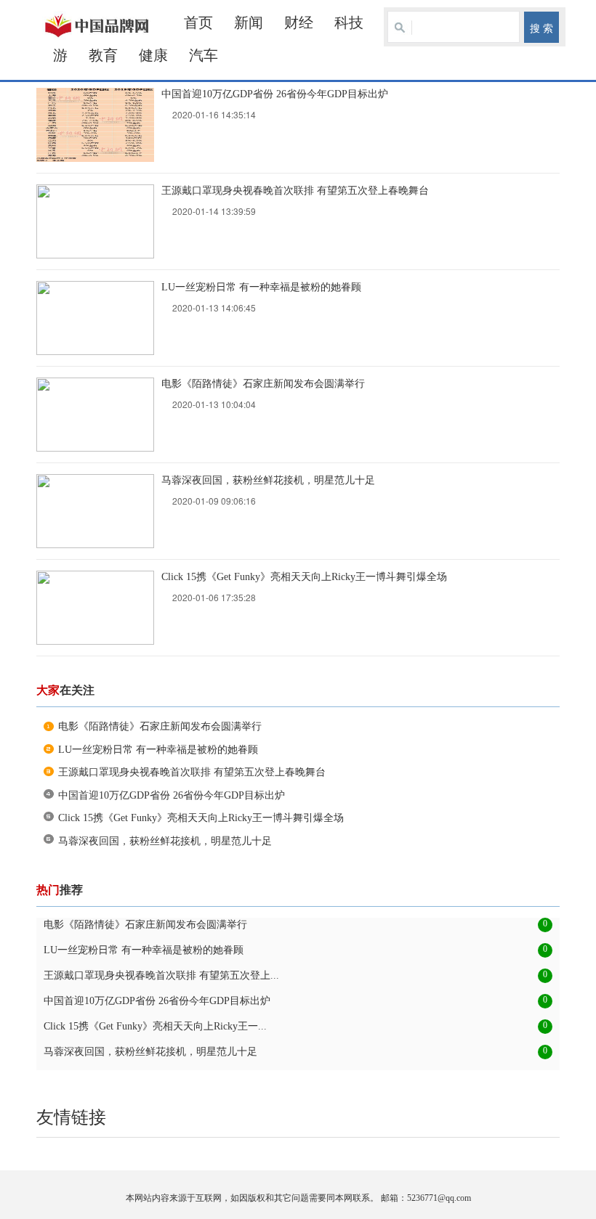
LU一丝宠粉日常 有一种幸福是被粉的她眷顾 (261, 287)
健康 (153, 55)
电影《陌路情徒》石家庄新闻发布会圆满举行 (263, 383)
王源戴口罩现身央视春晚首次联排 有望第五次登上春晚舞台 (295, 190)
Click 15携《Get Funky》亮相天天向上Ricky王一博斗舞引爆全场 (304, 576)
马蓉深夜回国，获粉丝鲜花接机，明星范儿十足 (268, 480)
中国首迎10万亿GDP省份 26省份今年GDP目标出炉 (274, 94)
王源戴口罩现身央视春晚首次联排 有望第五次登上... (161, 975)
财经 (298, 22)
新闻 (248, 22)
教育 (103, 55)
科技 (348, 22)
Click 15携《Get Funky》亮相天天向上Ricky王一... (155, 1026)
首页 (198, 22)
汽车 (203, 55)
